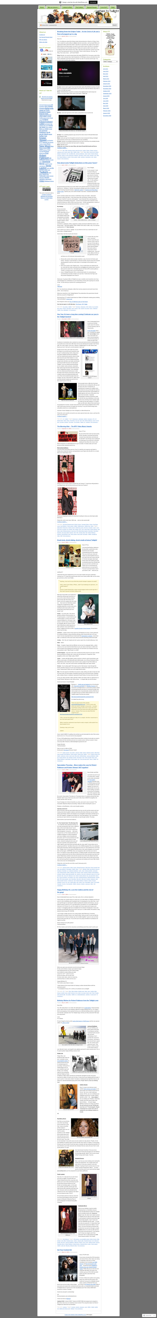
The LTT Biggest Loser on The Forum (78, 301)
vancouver (48, 179)
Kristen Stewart (43, 139)
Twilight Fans (45, 174)
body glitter (63, 1240)
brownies (91, 527)
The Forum (78, 304)
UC (84, 422)
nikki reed (83, 879)
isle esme (63, 1242)
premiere (92, 155)
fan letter (42, 127)
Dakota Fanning (66, 867)
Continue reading (62, 148)
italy (62, 875)
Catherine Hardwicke (45, 115)
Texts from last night (84, 759)
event (73, 755)
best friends (92, 869)
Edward (42, 122)
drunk (67, 755)
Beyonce (86, 527)
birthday (76, 991)
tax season (86, 308)
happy (79, 993)
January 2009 (106, 113)
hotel (98, 874)
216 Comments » (67, 535)
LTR (83, 304)
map (68, 757)
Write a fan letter (43, 42)
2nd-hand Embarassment (45, 104)
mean (61, 531)
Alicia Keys (65, 527)
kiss (74, 875)
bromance (59, 870)
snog (83, 882)
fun (75, 874)
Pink (77, 532)
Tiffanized (59, 286)
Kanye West (87, 529)
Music (49, 144)
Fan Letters (79, 7)
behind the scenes (80, 527)
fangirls (51, 125)
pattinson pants (92, 1242)
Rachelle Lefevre (61, 1244)
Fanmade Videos (85, 524)
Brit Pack (78, 306)
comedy (49, 116)
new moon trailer (65, 532)
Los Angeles (50, 140)
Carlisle (84, 150)
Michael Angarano (83, 877)
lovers (77, 877)
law (87, 875)
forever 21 (73, 993)
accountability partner (62, 1061)
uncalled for (94, 534)
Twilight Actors (81, 526)
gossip (50, 129)
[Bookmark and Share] (46, 54)
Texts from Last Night (79, 686)
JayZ (83, 529)
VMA (61, 535)
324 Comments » (94, 422)
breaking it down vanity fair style (75, 150)
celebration (80, 418)
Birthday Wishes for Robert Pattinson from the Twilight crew (77, 1000)
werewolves (88, 157)
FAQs (113, 7)
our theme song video (90, 1284)
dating (68, 872)
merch (60, 308)
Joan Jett (66, 875)
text (78, 759)
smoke (80, 882)
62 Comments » (81, 1245)
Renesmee (42, 153)
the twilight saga (46, 169)
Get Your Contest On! (64, 1250)
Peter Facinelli (60, 754)
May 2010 (105, 73)
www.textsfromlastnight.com (78, 704)
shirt (77, 882)
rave (95, 155)
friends (63, 874)
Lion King (59, 155)
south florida (68, 759)
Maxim (80, 1242)
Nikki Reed (96, 752)
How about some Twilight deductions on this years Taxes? (77, 163)
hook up (93, 874)
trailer (49, 169)
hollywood (88, 874)
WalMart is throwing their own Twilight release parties (88, 1267)
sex (66, 882)
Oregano (88, 879)
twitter (47, 176)
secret (94, 420)
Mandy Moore (60, 420)
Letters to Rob (67, 7)
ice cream (83, 993)
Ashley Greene (77, 524)
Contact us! (42, 34)
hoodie (58, 1242)
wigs (92, 157)
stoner (92, 882)
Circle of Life (92, 152)
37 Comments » (72, 310)
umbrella (88, 422)
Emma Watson (95, 872)
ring (58, 157)
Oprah (85, 155)
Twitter (85, 304)
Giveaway (90, 418)
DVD (87, 306)
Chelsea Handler (88, 870)
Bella (47, 108)
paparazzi (45, 149)
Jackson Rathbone (43, 131)
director (78, 872)
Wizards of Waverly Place (71, 1245)
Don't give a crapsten (62, 529)
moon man (73, 531)
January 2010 (106, 83)
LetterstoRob (87, 1007)
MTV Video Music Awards (82, 531)
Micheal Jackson (67, 531)
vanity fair (63, 1245)
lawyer (97, 875)
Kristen (91, 524)
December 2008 (107, 115)
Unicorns (41, 177)
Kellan (81, 752)
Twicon (91, 759)
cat (67, 870)
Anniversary (75, 418)
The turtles (71, 422)
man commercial (69, 155)
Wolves (52, 181)
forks (43, 129)
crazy (97, 527)
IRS (58, 308)
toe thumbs (85, 534)
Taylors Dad (80, 754)
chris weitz (43, 116)
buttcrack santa (43, 113)
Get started (93, 2)
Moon (65, 420)
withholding (65, 310)
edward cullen (81, 1240)
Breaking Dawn (44, 112)
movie (45, 144)
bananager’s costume (87, 636)
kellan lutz (43, 136)
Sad (69, 534)
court (58, 872)
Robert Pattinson (44, 156)
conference (63, 755)
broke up (97, 869)
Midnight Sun (46, 142)
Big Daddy (47, 110)
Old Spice (81, 155)
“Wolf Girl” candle (78, 190)
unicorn (51, 176)
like (58, 877)
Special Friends (92, 7)
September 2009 (107, 93)
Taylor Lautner (45, 166)
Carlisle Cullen (93, 991)
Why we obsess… (53, 7)
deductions (83, 306)
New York (79, 879)
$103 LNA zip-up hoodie (90, 1089)
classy (94, 527)
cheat (83, 870)
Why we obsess (43, 39)
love (74, 877)
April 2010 (105, 76)
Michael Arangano (81, 867)
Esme (66, 993)
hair (67, 153)
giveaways (82, 1307)
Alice (46, 106)
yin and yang (93, 994)
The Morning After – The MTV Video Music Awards (74, 426)
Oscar (84, 1242)
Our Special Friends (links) (45, 37)
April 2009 (105, 105)
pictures (46, 151)
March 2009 (106, 108)
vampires (42, 179)
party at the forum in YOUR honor (81, 1021)
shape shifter (73, 882)
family (69, 993)
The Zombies (77, 422)
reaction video (82, 532)
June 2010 (105, 71)
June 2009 (105, 101)
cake (89, 991)
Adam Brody (60, 527)
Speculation (68, 869)
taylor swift (49, 168)
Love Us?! (104, 7)
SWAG (89, 1307)
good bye (79, 874)
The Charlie (96, 882)
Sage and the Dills (61, 994)
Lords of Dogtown (63, 877)
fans (40, 129)
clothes (75, 1240)
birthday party (81, 991)
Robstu (90, 880)
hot (40, 130)
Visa (62, 310)
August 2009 (106, 96)
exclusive (47, 124)
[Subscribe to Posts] (41, 51)
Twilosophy (42, 176)
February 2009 (106, 110)
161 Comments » (79, 1308)
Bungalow (64, 870)
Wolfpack (47, 181)
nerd (70, 879)
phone (93, 757)
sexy (40, 161)
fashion (76, 529)
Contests (65, 1307)
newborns (76, 155)
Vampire (46, 177)
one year (77, 420)
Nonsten (71, 532)
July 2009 (105, 98)
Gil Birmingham (83, 755)
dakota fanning (46, 118)
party (88, 155)
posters (76, 308)
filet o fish (77, 755)
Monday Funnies (91, 686)
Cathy (80, 870)
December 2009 (107, 86)
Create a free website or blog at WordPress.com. (75, 1314)
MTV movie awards (64, 879)
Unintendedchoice (81, 994)
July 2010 (105, 69)
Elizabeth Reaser (88, 1240)
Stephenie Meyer (84, 1244)
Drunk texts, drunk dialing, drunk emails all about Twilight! (77, 540)
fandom (85, 418)
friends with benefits (70, 874)
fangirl (47, 125)
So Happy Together (64, 422)
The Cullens (68, 994)
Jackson (77, 752)
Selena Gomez (76, 1244)
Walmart (69, 1298)
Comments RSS (53, 25)
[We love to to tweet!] (46, 69)
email (70, 755)
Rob (47, 153)
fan (44, 125)
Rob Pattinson (63, 526)
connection (95, 870)
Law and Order (91, 875)
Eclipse (45, 120)
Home (42, 7)
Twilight (43, 172)
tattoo (89, 1244)
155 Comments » (65, 158)
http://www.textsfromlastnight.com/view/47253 (82, 696)
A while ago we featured (84, 684)
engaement (63, 153)
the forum (66, 750)
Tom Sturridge (69, 883)
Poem (93, 993)
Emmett (63, 993)
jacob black (43, 134)
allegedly (84, 869)
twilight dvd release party (64, 1308)
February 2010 (106, 81)
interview (59, 875)
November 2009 (107, 88)
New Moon (45, 146)
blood (86, 991)
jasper (50, 134)
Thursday (59, 883)
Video (41, 181)
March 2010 (106, 78)
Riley (72, 152)
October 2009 (106, 91)
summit (47, 163)
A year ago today (91, 330)
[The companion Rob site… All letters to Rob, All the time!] (46, 63)
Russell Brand (65, 534)
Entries (45, 25)
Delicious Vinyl (73, 872)
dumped (86, 872)
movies (64, 308)
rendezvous (70, 880)
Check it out (69, 299)
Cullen (41, 118)
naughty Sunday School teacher (82, 628)
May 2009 (105, 103)
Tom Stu (64, 883)
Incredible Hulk (72, 153)
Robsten (48, 159)
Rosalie (51, 159)
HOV (80, 529)
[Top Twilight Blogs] (46, 98)
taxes (91, 308)
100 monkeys (76, 1239)
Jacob (48, 132)
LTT (40, 142)
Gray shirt (83, 874)
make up (64, 155)
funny (47, 129)
